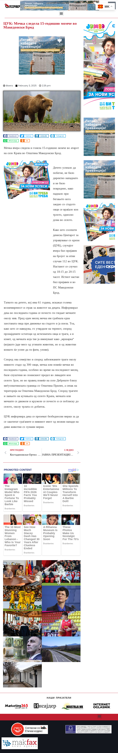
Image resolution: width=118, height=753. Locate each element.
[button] (61, 13)
